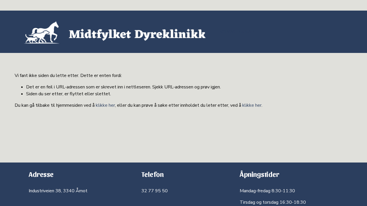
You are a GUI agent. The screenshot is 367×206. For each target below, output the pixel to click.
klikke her (105, 105)
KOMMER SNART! (239, 32)
